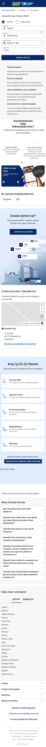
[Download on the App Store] (32, 713)
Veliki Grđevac (7, 674)
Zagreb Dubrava (8, 614)
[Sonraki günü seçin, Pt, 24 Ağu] (41, 43)
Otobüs (23, 10)
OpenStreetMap (35, 323)
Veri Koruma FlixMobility (28, 731)
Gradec (4, 635)
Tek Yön (9, 22)
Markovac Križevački (9, 660)
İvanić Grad (5, 621)
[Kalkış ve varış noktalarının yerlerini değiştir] (41, 32)
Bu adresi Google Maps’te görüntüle (20, 344)
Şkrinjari (4, 671)
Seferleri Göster (23, 57)
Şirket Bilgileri (16, 736)
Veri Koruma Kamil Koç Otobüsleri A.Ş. (23, 734)
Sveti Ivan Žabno (8, 646)
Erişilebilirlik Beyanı (29, 736)
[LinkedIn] (24, 725)
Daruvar (4, 618)
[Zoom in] (41, 305)
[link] (23, 246)
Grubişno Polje (7, 663)
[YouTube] (23, 725)
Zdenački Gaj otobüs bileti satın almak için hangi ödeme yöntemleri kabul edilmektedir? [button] (20, 520)
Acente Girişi (13, 731)
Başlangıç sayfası (9, 10)
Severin (4, 656)
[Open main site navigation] (3, 3)
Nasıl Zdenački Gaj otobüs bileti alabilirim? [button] (17, 510)
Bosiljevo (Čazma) (8, 667)
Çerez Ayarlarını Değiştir (25, 739)
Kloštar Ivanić (7, 639)
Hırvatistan (34, 10)
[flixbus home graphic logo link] (23, 3)
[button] (23, 28)
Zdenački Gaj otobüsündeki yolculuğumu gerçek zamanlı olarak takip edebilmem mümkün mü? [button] (21, 575)
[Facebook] (22, 725)
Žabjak (4, 653)
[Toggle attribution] (42, 323)
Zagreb (4, 607)
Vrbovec (4, 632)
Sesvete (4, 625)
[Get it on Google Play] (17, 713)
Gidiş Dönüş (25, 22)
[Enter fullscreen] (41, 316)
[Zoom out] (41, 308)
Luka (3, 642)
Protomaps (24, 323)
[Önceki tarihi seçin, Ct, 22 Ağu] (38, 43)
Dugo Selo (5, 649)
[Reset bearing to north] (41, 312)
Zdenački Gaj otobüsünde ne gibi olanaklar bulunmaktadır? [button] (17, 538)
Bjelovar (4, 610)
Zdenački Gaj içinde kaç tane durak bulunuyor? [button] (18, 530)
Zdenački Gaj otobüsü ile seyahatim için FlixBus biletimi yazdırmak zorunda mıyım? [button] (20, 563)
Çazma (4, 628)
